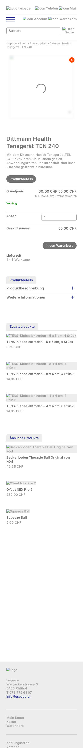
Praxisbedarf (38, 43)
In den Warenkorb (59, 246)
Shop (23, 43)
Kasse (11, 722)
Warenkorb (15, 726)
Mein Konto (15, 718)
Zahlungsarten (17, 743)
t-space (11, 43)
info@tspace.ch (18, 697)
